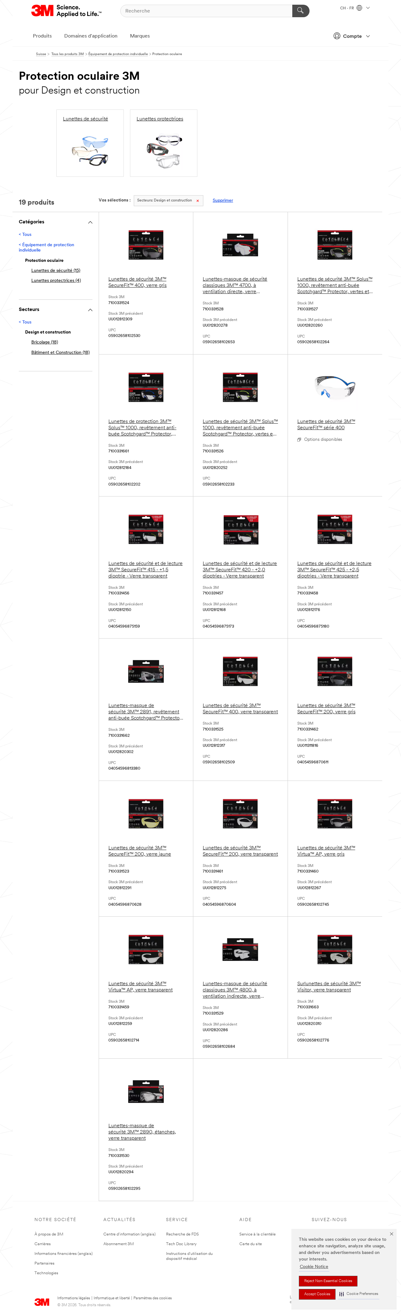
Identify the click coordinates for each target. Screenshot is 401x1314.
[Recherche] (301, 11)
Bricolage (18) (44, 342)
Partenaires (44, 1263)
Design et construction (164, 200)
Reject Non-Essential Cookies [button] (328, 1281)
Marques (140, 36)
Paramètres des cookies (152, 1298)
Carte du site (250, 1244)
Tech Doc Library (181, 1244)
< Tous (25, 234)
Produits (42, 36)
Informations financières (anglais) (63, 1254)
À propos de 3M (48, 1234)
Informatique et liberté (112, 1298)
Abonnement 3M (118, 1244)
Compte (352, 36)
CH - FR (347, 8)
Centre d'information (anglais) (129, 1234)
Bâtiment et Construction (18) (60, 352)
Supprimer (223, 200)
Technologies (46, 1273)
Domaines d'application (90, 36)
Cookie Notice (314, 1267)
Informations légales (73, 1298)
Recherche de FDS (182, 1234)
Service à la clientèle (257, 1234)
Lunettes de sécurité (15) (55, 270)
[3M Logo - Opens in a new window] (66, 11)
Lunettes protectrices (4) (56, 280)
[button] (358, 1294)
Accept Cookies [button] (317, 1294)
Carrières (42, 1244)
